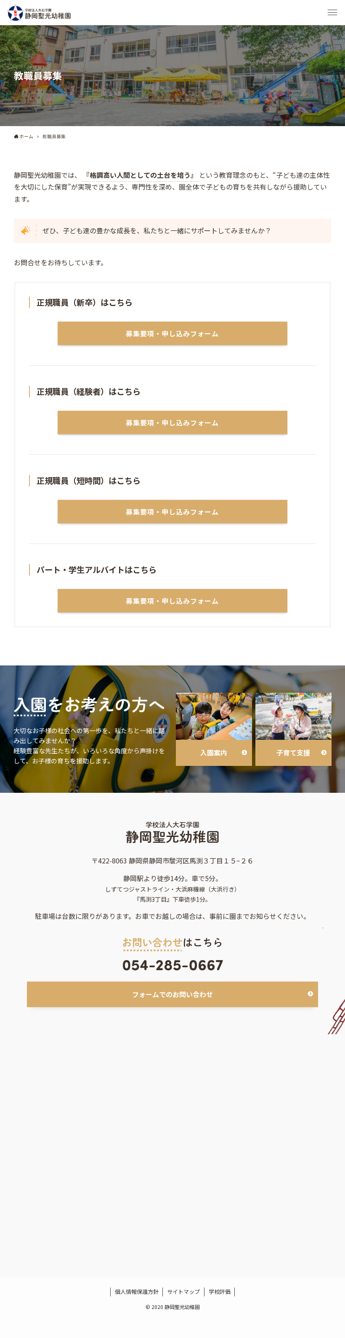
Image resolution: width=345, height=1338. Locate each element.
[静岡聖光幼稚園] (39, 12)
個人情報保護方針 (137, 1292)
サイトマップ (183, 1292)
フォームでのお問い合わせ (172, 994)
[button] (332, 12)
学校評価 (220, 1292)
